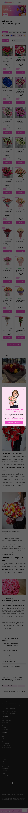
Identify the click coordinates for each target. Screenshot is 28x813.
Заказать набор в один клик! (14, 422)
